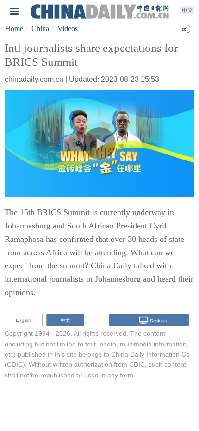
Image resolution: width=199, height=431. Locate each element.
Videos (67, 28)
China (40, 28)
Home (14, 28)
